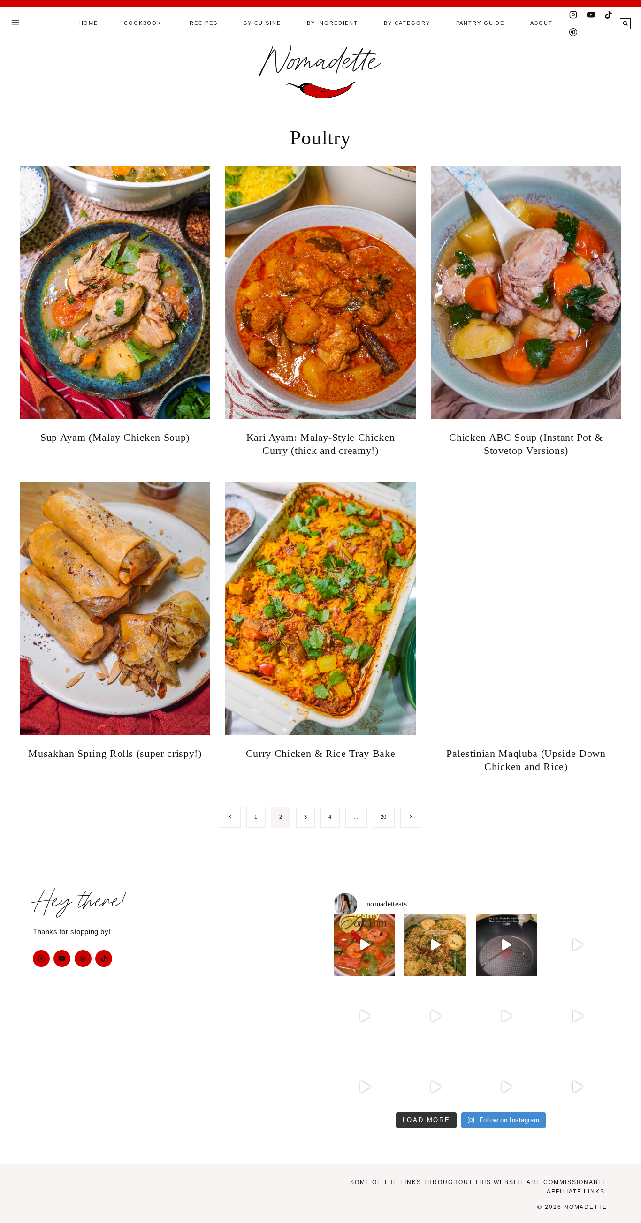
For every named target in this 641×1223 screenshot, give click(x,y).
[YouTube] (591, 15)
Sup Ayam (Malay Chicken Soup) (115, 437)
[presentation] (115, 292)
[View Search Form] (625, 23)
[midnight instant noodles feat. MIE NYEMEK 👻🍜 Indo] (435, 945)
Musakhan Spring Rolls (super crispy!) (114, 753)
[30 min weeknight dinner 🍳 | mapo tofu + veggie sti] (364, 1086)
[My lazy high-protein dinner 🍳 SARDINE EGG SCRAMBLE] (577, 1086)
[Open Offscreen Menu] (15, 23)
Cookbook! (144, 23)
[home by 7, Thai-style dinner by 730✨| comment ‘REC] (435, 1016)
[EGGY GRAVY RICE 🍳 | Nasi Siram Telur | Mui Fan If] (506, 1016)
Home (88, 23)
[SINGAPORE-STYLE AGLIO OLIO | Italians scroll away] (506, 1086)
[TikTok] (609, 15)
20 (384, 817)
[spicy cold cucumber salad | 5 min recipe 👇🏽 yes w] (577, 1016)
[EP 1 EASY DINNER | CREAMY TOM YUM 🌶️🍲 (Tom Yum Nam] (364, 945)
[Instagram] (573, 15)
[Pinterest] (573, 32)
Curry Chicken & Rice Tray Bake (321, 753)
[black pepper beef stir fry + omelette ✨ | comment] (506, 945)
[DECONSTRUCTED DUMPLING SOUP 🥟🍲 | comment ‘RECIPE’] (577, 945)
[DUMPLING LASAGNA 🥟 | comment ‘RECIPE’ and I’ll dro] (364, 1016)
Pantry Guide (480, 23)
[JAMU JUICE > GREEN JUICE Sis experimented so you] (435, 1086)
